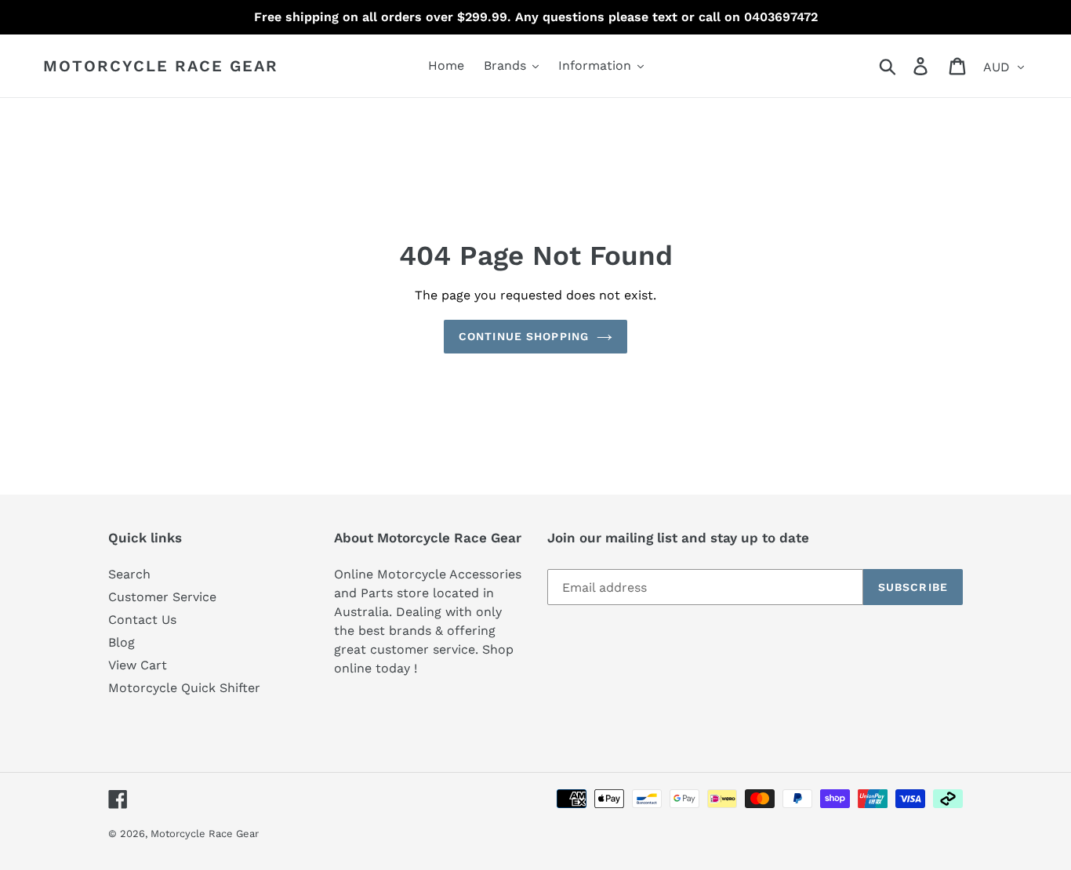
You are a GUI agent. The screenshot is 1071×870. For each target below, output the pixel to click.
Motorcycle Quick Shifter (184, 687)
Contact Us (142, 619)
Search (129, 574)
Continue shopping (524, 336)
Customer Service (162, 596)
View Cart (137, 665)
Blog (121, 642)
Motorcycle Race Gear (160, 65)
